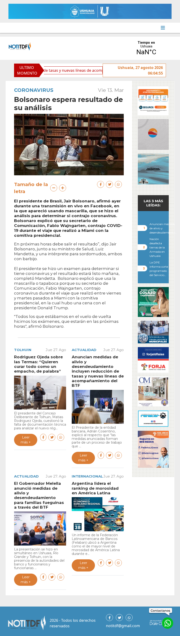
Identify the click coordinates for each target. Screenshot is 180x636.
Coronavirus (33, 90)
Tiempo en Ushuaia (146, 48)
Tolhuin (22, 350)
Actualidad (84, 350)
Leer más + (26, 439)
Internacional (87, 476)
